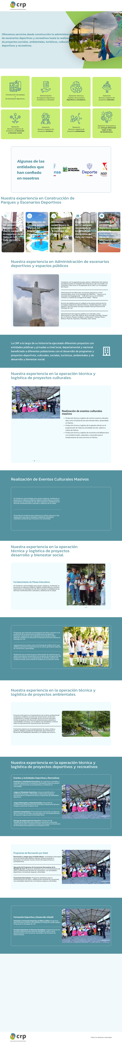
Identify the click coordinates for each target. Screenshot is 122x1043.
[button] (14, 423)
